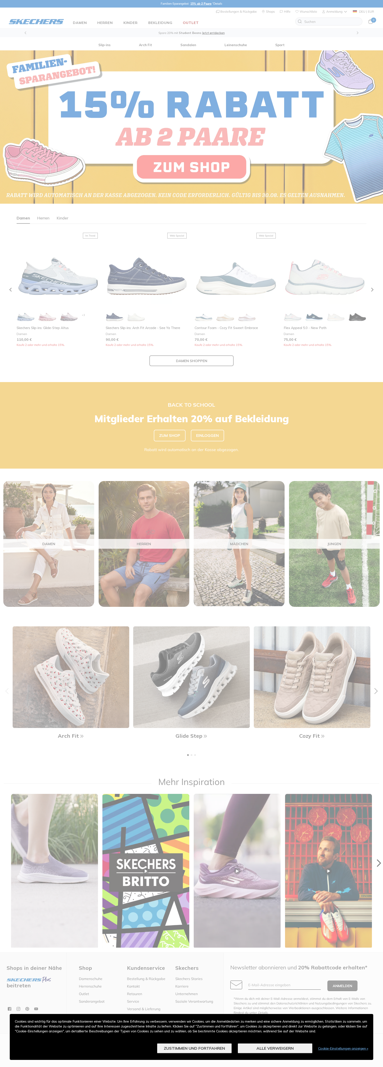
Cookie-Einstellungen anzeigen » (343, 1048)
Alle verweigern (275, 1048)
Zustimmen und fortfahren (194, 1048)
